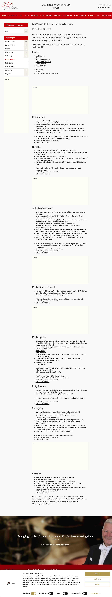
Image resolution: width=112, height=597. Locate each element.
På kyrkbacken (41, 66)
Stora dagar (59, 24)
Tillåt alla (97, 574)
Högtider (8, 74)
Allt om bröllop (10, 41)
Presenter (39, 71)
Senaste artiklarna (10, 15)
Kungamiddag (9, 66)
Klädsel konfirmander (43, 62)
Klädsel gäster (41, 64)
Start (34, 24)
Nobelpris (8, 70)
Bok (98, 15)
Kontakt (91, 15)
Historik (38, 58)
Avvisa (97, 584)
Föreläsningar (104, 5)
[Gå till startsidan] (19, 6)
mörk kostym (40, 351)
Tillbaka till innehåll (42, 142)
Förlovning (8, 56)
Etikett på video (46, 15)
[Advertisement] (16, 106)
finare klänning (41, 364)
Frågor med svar (104, 7)
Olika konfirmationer (43, 60)
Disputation (9, 52)
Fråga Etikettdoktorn (63, 15)
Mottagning (39, 70)
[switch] (50, 593)
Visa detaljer (94, 593)
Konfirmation (40, 56)
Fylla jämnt (9, 63)
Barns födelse (9, 45)
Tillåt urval (97, 579)
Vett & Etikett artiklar (29, 15)
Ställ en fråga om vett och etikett (47, 73)
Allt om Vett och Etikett (45, 24)
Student (7, 49)
